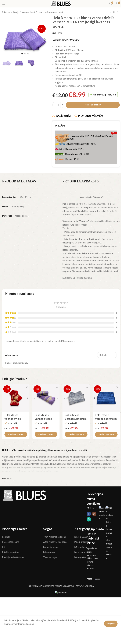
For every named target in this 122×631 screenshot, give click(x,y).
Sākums (6, 12)
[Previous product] (111, 12)
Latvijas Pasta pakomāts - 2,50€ (81, 144)
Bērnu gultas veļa (82, 557)
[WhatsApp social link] (89, 519)
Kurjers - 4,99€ (72, 159)
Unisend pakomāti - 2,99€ (77, 154)
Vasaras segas (50, 557)
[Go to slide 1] (22, 53)
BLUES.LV (34, 586)
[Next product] (118, 12)
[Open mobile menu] (4, 4)
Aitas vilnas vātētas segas (55, 542)
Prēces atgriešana (10, 542)
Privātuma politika (10, 552)
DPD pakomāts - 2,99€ (73, 149)
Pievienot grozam (93, 105)
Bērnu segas (49, 552)
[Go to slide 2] (25, 53)
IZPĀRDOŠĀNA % (82, 537)
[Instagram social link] (94, 514)
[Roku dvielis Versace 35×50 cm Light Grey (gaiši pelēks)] (76, 398)
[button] (5, 40)
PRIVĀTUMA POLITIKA (85, 586)
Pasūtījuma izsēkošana (13, 557)
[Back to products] (114, 12)
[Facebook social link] (89, 514)
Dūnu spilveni (80, 547)
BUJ (4, 547)
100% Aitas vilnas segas (54, 537)
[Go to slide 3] (28, 53)
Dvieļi (15, 12)
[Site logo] (61, 3)
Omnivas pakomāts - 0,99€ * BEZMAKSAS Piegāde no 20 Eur (90, 137)
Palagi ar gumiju (81, 542)
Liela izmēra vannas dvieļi (50, 12)
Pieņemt (111, 623)
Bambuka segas (50, 547)
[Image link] (24, 495)
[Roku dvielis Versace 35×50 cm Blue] (106, 398)
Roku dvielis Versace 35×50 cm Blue (106, 418)
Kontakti (6, 537)
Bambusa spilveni (82, 552)
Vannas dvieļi (28, 12)
